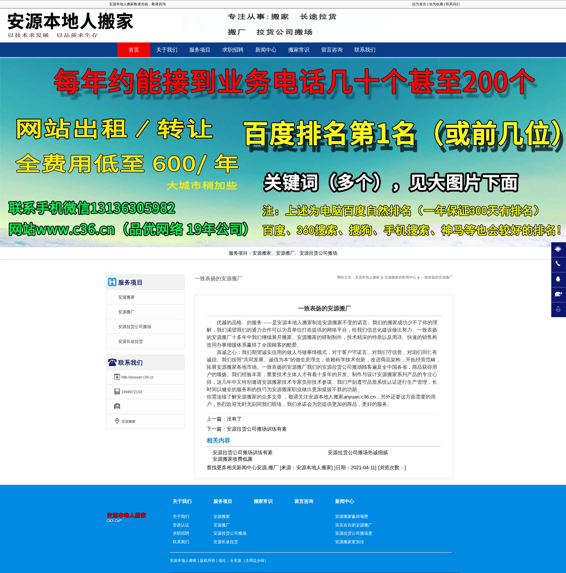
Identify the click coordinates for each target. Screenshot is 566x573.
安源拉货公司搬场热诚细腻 (358, 452)
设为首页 (419, 4)
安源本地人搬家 (367, 277)
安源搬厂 (126, 311)
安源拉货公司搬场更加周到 (360, 533)
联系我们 (453, 4)
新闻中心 (247, 467)
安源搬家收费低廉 (233, 459)
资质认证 (181, 525)
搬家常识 (263, 501)
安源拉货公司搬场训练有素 (257, 429)
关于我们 (182, 501)
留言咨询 (303, 501)
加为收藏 (436, 4)
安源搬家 (126, 297)
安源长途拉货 (130, 341)
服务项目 (222, 501)
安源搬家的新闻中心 (400, 277)
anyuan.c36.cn (359, 397)
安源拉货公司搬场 (134, 326)
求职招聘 (181, 533)
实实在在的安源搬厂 (353, 525)
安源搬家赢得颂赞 (351, 516)
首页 (134, 50)
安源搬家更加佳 (349, 541)
